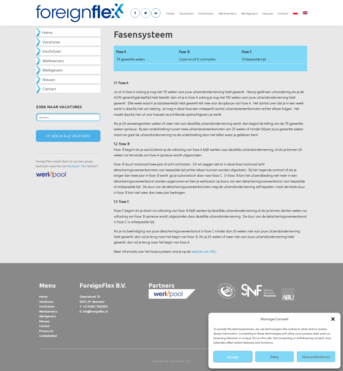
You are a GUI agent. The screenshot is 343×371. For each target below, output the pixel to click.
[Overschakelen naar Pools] (295, 13)
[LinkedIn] (155, 13)
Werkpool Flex (77, 166)
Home (170, 13)
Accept (233, 356)
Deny (274, 356)
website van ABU (203, 251)
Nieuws (267, 13)
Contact (282, 13)
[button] (332, 319)
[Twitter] (145, 13)
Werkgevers (249, 13)
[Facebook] (135, 13)
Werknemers (227, 13)
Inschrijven (206, 13)
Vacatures (186, 13)
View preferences (316, 356)
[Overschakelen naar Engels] (305, 13)
